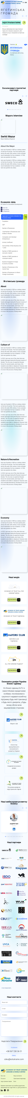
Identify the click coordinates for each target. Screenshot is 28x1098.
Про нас (3, 1076)
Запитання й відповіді (20, 1078)
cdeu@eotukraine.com (14, 1059)
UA (26, 2)
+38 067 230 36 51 (14, 1051)
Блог (15, 1081)
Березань (12, 44)
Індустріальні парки (6, 1081)
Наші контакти (18, 1076)
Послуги (3, 1078)
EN (23, 2)
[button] (23, 16)
